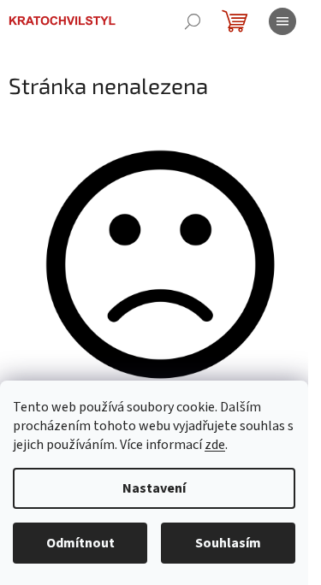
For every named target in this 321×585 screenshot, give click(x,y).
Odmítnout (80, 543)
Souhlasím (228, 543)
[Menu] (282, 21)
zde (215, 444)
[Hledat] (192, 21)
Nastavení (154, 488)
